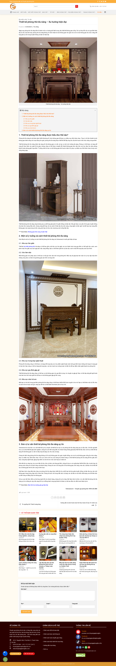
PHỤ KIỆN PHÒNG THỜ (74, 12)
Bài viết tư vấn (23, 19)
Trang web (75, 603)
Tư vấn (99, 12)
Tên (22, 603)
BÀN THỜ (44, 12)
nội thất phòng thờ (29, 246)
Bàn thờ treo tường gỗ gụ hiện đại (38, 485)
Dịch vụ (45, 649)
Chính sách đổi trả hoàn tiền (51, 630)
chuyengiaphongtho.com (90, 650)
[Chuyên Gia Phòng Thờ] (20, 6)
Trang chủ (15, 12)
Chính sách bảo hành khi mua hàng (53, 641)
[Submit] (76, 6)
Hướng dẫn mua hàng (49, 645)
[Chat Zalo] (5, 653)
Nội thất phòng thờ (34, 12)
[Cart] (105, 12)
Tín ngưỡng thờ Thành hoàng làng (31, 504)
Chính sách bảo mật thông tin (51, 634)
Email (48, 603)
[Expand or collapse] (95, 110)
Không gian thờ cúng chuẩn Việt (37, 232)
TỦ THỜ (52, 12)
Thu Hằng (36, 27)
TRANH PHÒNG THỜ (89, 12)
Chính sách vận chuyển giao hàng (52, 638)
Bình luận (24, 589)
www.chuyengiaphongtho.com (67, 663)
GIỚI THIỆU (23, 12)
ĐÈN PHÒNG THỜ (61, 12)
